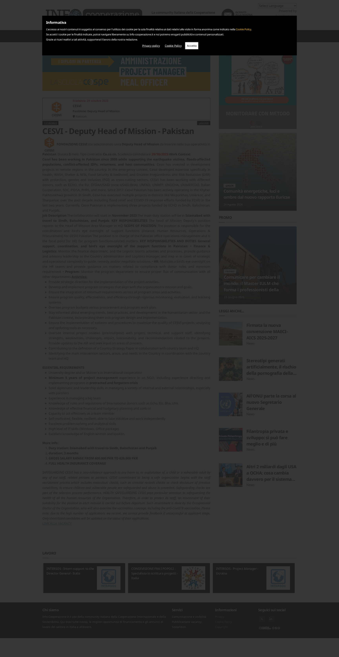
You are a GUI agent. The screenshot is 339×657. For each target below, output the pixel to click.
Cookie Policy (243, 29)
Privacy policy (151, 46)
